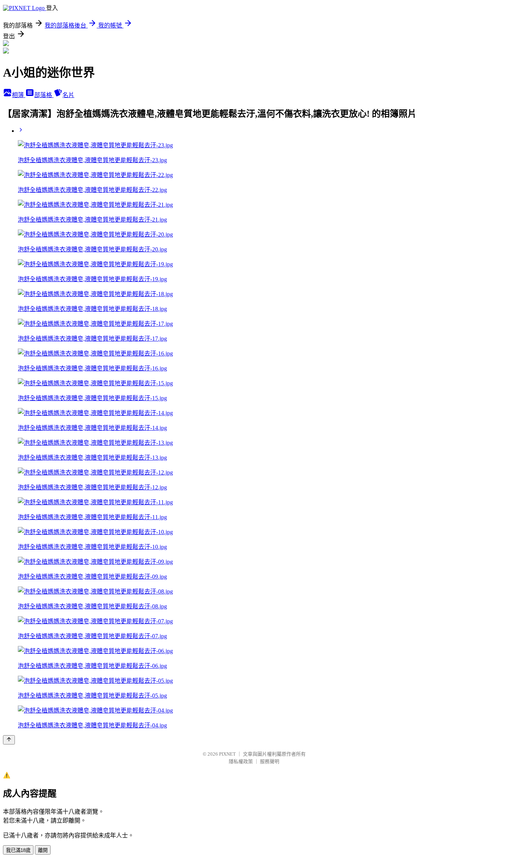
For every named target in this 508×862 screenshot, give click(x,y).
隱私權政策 (241, 761)
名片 (68, 95)
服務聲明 (269, 761)
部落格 (44, 95)
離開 (43, 850)
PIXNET (227, 754)
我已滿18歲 (18, 850)
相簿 (18, 95)
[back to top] (9, 739)
